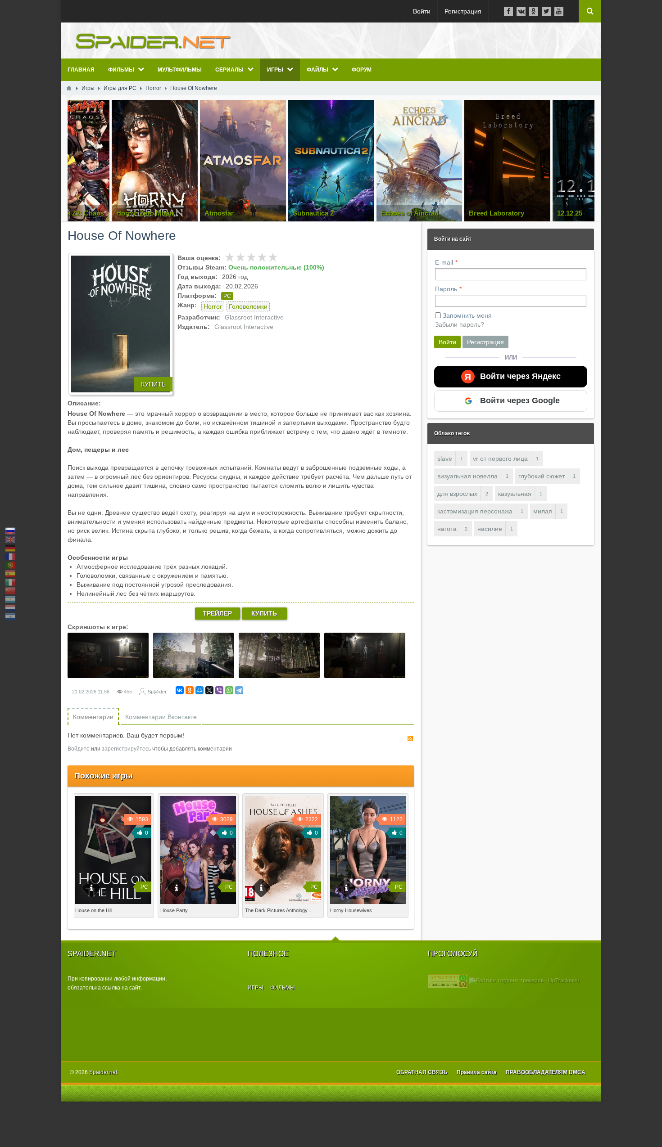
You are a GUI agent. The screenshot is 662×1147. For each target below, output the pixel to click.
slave (444, 458)
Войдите (79, 749)
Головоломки (248, 306)
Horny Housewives (351, 910)
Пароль (446, 288)
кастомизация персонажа (474, 511)
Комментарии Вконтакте (161, 716)
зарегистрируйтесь (126, 749)
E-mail (444, 262)
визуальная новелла (467, 476)
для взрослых (457, 493)
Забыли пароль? (459, 324)
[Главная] (69, 88)
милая (542, 511)
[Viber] (219, 690)
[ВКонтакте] (180, 690)
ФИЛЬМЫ (282, 988)
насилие (489, 528)
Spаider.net (103, 1072)
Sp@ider (157, 691)
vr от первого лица (500, 458)
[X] (209, 690)
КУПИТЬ (153, 384)
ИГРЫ (255, 988)
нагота (447, 528)
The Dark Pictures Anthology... (278, 910)
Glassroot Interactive (254, 317)
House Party (174, 910)
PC (227, 296)
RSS (410, 738)
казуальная (514, 493)
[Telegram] (239, 690)
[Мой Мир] (199, 690)
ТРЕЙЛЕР (217, 613)
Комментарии (93, 716)
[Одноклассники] (190, 690)
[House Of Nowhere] (120, 324)
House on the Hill (93, 910)
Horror (213, 306)
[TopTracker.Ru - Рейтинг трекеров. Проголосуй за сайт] (447, 981)
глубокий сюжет (541, 476)
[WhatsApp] (229, 690)
